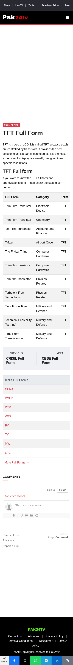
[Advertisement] (36, 69)
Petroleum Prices (50, 5)
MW (7, 443)
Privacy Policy (54, 636)
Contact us (15, 636)
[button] (14, 660)
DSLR (9, 398)
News (7, 5)
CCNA (9, 389)
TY (7, 434)
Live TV (19, 5)
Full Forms (11, 125)
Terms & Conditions (20, 640)
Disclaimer (45, 640)
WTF (8, 416)
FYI (7, 425)
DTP (8, 407)
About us (33, 636)
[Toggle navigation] (67, 17)
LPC (8, 452)
